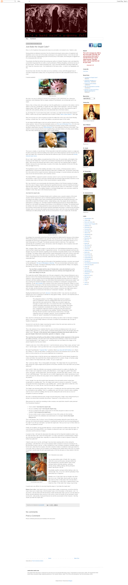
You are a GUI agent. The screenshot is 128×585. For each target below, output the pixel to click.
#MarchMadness (48, 127)
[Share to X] (53, 505)
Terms (85, 268)
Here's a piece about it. (66, 114)
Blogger (70, 580)
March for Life (87, 275)
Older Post (76, 558)
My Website (33, 38)
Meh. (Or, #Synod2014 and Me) (91, 86)
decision (48, 293)
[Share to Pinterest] (57, 505)
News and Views (88, 222)
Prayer (86, 266)
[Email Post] (47, 505)
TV (85, 280)
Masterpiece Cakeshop (48, 263)
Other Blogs (87, 245)
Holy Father (87, 231)
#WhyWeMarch (88, 271)
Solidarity (86, 225)
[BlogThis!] (52, 505)
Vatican (86, 232)
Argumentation (87, 218)
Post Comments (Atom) (37, 560)
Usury (85, 282)
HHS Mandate (87, 259)
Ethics (85, 239)
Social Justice (87, 255)
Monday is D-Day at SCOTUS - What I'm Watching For (91, 90)
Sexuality (86, 261)
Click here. (85, 71)
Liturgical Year (87, 250)
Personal (86, 229)
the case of (40, 263)
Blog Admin (87, 238)
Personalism (87, 254)
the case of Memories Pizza (64, 124)
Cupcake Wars (43, 350)
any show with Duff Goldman (64, 350)
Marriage (86, 277)
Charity (86, 273)
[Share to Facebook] (55, 505)
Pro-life (86, 241)
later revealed (39, 283)
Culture (86, 220)
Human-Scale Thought (89, 224)
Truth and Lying (88, 264)
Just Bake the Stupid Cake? (91, 77)
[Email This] (50, 505)
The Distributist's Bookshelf (90, 263)
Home (49, 558)
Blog (27, 38)
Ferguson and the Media (90, 83)
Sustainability (87, 257)
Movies (86, 252)
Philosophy (87, 227)
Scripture (86, 236)
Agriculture (87, 247)
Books (85, 243)
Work (85, 284)
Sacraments (87, 270)
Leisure (86, 248)
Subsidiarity (87, 234)
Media (85, 279)
